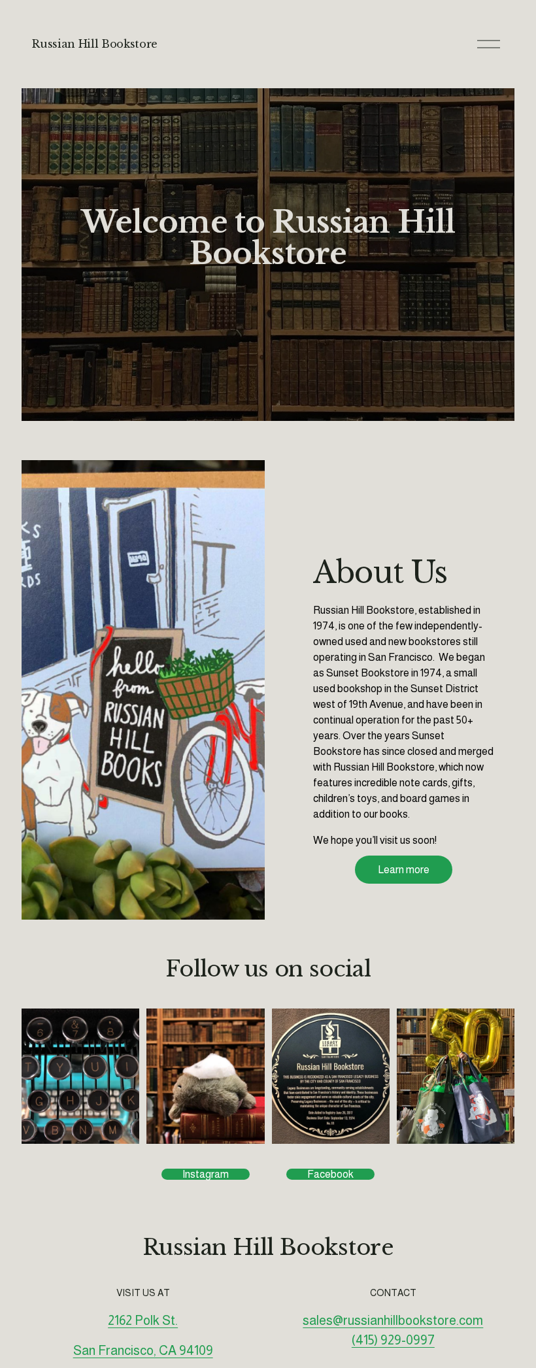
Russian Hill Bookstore (95, 43)
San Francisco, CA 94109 (143, 1350)
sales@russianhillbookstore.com (393, 1320)
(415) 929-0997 (393, 1340)
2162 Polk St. (143, 1320)
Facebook (330, 1174)
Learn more (403, 869)
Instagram (205, 1174)
